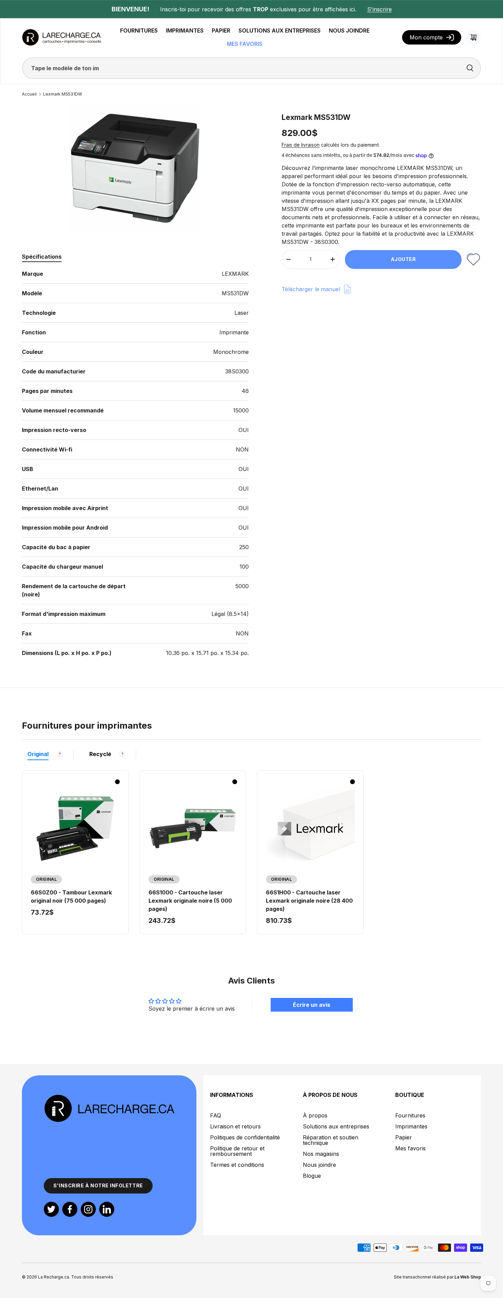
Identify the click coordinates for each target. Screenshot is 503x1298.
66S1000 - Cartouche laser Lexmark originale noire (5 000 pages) (190, 900)
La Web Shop (467, 1277)
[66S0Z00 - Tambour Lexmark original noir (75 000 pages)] (75, 828)
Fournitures (410, 1115)
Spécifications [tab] (42, 256)
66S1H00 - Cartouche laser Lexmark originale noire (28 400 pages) (309, 900)
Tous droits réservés (92, 1277)
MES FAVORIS (244, 43)
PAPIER (221, 30)
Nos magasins (321, 1153)
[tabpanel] (135, 463)
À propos (315, 1115)
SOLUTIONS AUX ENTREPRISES (279, 30)
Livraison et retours (235, 1126)
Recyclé (100, 754)
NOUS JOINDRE (349, 30)
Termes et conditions (237, 1164)
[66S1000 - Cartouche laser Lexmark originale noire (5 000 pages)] (193, 828)
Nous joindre (319, 1164)
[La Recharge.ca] (109, 1098)
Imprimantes (411, 1126)
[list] (135, 168)
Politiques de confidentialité (245, 1137)
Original (38, 754)
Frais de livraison (301, 145)
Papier (403, 1137)
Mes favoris (410, 1148)
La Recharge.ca (53, 1277)
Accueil (29, 94)
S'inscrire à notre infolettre (98, 1185)
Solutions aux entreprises (336, 1126)
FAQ (215, 1115)
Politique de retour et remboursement (237, 1151)
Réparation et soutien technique (330, 1140)
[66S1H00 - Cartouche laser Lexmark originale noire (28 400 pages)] (310, 828)
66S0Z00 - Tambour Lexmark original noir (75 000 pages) (71, 896)
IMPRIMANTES (185, 30)
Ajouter (403, 259)
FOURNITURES (139, 30)
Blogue (312, 1175)
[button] (473, 37)
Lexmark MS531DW (62, 94)
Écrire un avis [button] (311, 1004)
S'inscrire (379, 9)
